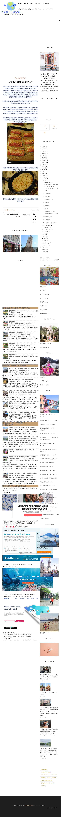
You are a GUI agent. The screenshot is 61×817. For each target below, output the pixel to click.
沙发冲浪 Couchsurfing (46, 780)
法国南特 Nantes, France (47, 462)
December (47, 182)
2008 (44, 252)
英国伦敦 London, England (48, 455)
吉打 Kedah (43, 290)
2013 (43, 175)
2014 (43, 173)
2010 (43, 247)
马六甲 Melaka (44, 294)
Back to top (51, 808)
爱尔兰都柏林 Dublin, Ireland (48, 489)
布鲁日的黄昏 (46, 193)
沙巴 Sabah (43, 309)
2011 (43, 180)
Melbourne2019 (53, 774)
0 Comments (34, 210)
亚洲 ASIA (46, 4)
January (46, 245)
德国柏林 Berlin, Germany (47, 470)
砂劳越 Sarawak (44, 313)
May (45, 238)
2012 (43, 178)
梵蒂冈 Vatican (44, 518)
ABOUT (25, 4)
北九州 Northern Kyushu (47, 578)
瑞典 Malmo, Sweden (46, 511)
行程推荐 (43, 785)
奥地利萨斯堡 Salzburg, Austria (49, 420)
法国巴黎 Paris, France (46, 466)
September (47, 229)
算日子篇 (45, 208)
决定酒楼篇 (46, 202)
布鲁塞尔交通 (46, 220)
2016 (43, 169)
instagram (54, 128)
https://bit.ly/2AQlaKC (24, 596)
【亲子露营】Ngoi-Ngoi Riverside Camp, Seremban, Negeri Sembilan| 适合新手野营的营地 (23, 356)
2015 (43, 171)
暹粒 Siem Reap (45, 347)
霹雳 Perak (43, 306)
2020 (43, 160)
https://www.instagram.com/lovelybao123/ (18, 636)
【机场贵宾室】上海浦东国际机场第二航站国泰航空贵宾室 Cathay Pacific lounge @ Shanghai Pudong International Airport (49, 732)
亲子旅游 (43, 777)
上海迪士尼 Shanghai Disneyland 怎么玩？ (22, 427)
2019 (43, 162)
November (47, 225)
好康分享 (48, 777)
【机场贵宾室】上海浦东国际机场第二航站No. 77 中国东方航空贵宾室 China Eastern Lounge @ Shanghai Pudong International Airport (49, 711)
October (46, 227)
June (45, 236)
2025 (43, 149)
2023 (43, 153)
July (45, 234)
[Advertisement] (8, 51)
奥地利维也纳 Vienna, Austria (48, 424)
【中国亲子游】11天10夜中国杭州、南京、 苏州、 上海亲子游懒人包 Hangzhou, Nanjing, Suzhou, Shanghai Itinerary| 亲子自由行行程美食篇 (23, 438)
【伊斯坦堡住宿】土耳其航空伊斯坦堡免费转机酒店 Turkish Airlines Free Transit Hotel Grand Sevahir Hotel (22, 394)
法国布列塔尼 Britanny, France (49, 459)
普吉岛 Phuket (44, 633)
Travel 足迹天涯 (20, 78)
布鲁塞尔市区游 (47, 216)
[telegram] (7, 210)
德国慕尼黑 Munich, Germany (48, 474)
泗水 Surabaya (44, 548)
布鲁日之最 (7, 249)
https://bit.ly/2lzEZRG (15, 525)
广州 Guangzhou (45, 384)
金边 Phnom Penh (45, 343)
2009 (44, 249)
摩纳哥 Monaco (44, 493)
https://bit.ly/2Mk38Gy (11, 566)
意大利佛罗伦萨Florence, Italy (48, 478)
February (46, 243)
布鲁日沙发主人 (47, 196)
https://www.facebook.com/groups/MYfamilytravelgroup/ (19, 640)
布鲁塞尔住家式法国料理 (49, 223)
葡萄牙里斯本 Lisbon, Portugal (49, 503)
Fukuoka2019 (44, 774)
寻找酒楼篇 (46, 205)
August (46, 231)
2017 (43, 167)
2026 (43, 147)
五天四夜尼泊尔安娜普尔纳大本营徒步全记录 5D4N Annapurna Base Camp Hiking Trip (49, 676)
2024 (43, 151)
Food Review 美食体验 (46, 772)
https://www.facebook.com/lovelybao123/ (19, 634)
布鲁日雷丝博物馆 (26, 249)
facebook (44, 128)
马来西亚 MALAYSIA (35, 4)
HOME (19, 4)
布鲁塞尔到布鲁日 (48, 199)
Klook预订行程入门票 (14, 564)
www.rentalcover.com (18, 521)
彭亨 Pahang (44, 298)
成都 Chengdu (44, 381)
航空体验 (52, 783)
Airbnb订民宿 (12, 488)
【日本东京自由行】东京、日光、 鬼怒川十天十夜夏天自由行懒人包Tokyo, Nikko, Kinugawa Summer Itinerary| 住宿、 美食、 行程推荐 (23, 475)
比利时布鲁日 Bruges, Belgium (49, 434)
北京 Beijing (43, 377)
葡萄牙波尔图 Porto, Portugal (48, 507)
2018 (43, 164)
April (45, 240)
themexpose (29, 805)
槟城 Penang (44, 302)
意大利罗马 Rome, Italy (46, 482)
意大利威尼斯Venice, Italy (47, 486)
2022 (43, 155)
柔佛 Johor (43, 286)
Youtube (45, 135)
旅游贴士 (54, 777)
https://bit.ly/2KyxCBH (10, 490)
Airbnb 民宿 (44, 769)
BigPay (8, 594)
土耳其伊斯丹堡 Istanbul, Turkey (49, 514)
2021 (43, 158)
